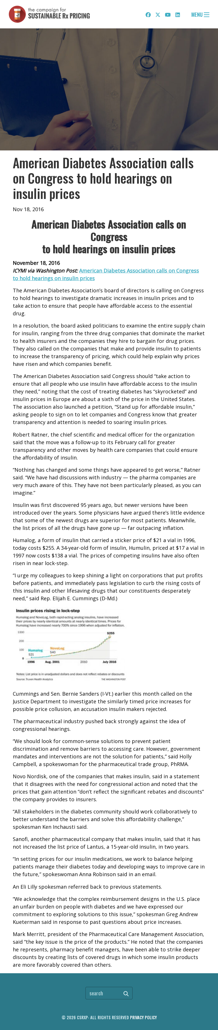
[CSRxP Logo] (49, 14)
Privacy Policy (143, 1017)
